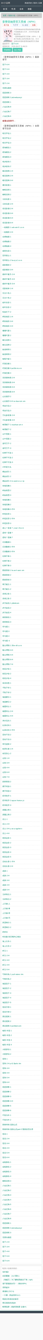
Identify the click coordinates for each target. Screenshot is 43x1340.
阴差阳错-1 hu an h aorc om (13, 570)
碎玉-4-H (5, 965)
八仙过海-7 (6, 111)
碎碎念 (5, 932)
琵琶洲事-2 (6, 1092)
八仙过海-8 (6, 107)
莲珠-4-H (5, 1073)
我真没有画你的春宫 (10, 1299)
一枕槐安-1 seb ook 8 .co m (13, 227)
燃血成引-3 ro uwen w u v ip (13, 481)
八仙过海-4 (6, 1200)
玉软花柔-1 (6, 199)
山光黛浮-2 (6, 396)
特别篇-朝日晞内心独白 (11, 937)
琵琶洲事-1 (6, 1087)
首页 (4, 15)
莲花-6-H (5, 1157)
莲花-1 (5, 1134)
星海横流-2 (6, 152)
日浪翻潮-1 (6, 542)
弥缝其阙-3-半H (8, 509)
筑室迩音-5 (6, 857)
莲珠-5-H (5, 1078)
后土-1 (5, 819)
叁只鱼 (6, 25)
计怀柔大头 (6, 467)
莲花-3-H (5, 1143)
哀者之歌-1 (6, 594)
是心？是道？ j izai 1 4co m (13, 528)
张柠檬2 (5, 1272)
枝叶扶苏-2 (6, 307)
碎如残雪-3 (6, 495)
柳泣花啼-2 (6, 345)
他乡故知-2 (6, 166)
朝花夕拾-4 (6, 678)
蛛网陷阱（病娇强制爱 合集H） (14, 1307)
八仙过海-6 (6, 116)
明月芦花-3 (6, 143)
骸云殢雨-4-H (7, 655)
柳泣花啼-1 (6, 340)
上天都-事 (6, 908)
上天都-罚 (6, 918)
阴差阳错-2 (6, 575)
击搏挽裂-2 (6, 241)
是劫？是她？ (7, 537)
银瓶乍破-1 (6, 359)
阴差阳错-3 (6, 580)
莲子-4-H (5, 74)
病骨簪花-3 (6, 622)
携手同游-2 (6, 791)
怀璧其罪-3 (6, 523)
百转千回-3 (6, 739)
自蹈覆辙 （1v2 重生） (11, 1276)
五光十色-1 (6, 293)
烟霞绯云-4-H (7, 716)
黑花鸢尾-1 (6, 1016)
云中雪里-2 (6, 439)
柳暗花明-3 (6, 1181)
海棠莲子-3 (6, 993)
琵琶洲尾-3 (6, 93)
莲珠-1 (5, 1059)
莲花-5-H (5, 1153)
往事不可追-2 (7, 458)
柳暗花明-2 (6, 194)
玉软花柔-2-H (7, 204)
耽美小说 (11, 15)
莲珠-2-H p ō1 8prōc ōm (11, 1063)
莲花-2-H (5, 1139)
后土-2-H (5, 824)
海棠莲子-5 (6, 1002)
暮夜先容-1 (6, 251)
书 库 (13, 9)
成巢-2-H (5, 876)
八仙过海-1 (6, 1186)
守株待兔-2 (6, 979)
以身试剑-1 (6, 725)
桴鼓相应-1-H (7, 317)
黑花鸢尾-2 (6, 1021)
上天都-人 (6, 904)
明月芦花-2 (6, 138)
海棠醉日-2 (6, 702)
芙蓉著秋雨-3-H (8, 382)
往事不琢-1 (6, 556)
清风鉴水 (6, 1287)
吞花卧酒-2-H (7, 209)
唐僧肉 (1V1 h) (8, 1291)
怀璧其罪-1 (6, 514)
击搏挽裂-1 (6, 237)
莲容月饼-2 (6, 1012)
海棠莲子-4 (6, 998)
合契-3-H (5, 763)
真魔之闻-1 (6, 810)
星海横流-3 (6, 157)
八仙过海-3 (6, 1195)
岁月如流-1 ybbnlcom (10, 603)
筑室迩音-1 (6, 838)
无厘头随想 (6, 88)
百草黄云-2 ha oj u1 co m (12, 260)
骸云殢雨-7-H (7, 664)
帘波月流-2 (6, 406)
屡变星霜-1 (6, 185)
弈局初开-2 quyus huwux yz (13, 800)
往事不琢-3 (6, 566)
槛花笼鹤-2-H (7, 176)
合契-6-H (5, 772)
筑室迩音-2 (6, 843)
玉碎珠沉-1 (6, 894)
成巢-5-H (5, 890)
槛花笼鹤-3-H (7, 180)
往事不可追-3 (7, 462)
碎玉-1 (5, 951)
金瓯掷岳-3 (6, 1172)
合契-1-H (5, 758)
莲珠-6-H (5, 1082)
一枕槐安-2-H (7, 232)
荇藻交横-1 (6, 364)
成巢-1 (5, 871)
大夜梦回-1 (6, 1049)
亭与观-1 (5, 627)
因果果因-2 (6, 782)
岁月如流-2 (6, 608)
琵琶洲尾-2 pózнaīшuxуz (12, 97)
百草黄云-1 (6, 255)
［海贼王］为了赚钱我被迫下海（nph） (18, 1280)
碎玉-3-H (5, 960)
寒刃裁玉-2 (6, 589)
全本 (21, 9)
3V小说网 (5, 3)
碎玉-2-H (5, 955)
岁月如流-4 (6, 612)
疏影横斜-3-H (7, 270)
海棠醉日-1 (6, 697)
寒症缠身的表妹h (9, 1303)
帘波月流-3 (6, 411)
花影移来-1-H (7, 288)
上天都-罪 (6, 913)
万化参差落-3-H (8, 420)
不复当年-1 (6, 1115)
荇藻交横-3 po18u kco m (12, 368)
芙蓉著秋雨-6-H (8, 392)
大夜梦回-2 (6, 1054)
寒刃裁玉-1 (6, 584)
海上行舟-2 (6, 946)
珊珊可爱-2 (6, 335)
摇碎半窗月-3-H (8, 279)
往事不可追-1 (7, 453)
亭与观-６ (6, 641)
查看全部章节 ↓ (8, 121)
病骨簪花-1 (6, 617)
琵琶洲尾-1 (6, 102)
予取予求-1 (6, 688)
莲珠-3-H (5, 1068)
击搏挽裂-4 (6, 246)
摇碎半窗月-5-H (8, 284)
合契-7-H (5, 777)
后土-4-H (5, 833)
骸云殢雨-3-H (7, 650)
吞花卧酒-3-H (7, 213)
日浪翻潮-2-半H (8, 547)
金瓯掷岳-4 (6, 1176)
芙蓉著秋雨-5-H (8, 387)
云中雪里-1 (6, 434)
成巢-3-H (5, 880)
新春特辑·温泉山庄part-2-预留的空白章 (17, 1129)
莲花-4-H (5, 1148)
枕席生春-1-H (7, 749)
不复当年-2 (6, 1120)
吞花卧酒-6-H (7, 223)
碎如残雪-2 (6, 490)
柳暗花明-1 (6, 190)
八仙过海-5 (6, 1204)
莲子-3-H (5, 79)
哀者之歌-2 (6, 598)
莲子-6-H (14, 44)
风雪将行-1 (6, 923)
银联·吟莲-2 (7, 1035)
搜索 (30, 9)
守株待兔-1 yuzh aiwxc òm (12, 974)
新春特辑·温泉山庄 (9, 1125)
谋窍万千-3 (6, 448)
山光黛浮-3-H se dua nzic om (13, 401)
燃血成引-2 (6, 476)
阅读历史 (28, 3)
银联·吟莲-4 (7, 1045)
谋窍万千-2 (6, 443)
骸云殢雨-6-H (7, 659)
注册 (40, 3)
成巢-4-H (5, 885)
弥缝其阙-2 (6, 505)
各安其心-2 (6, 753)
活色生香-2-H (7, 866)
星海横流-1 (6, 148)
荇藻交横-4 (6, 373)
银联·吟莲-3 (7, 1040)
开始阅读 (7, 50)
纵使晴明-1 (6, 349)
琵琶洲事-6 (6, 1110)
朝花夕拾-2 (6, 674)
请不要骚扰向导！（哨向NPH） (15, 1284)
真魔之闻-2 (6, 815)
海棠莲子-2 (6, 988)
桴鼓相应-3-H (7, 321)
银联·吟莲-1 (7, 1031)
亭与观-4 (5, 636)
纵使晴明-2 (6, 354)
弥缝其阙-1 (6, 486)
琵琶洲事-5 (6, 1106)
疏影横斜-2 (6, 265)
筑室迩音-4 (6, 852)
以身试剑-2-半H (8, 730)
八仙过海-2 (6, 1190)
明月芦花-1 (6, 133)
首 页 (5, 9)
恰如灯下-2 (6, 312)
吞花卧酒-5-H (7, 218)
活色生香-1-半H (8, 862)
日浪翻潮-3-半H (8, 551)
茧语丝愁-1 (6, 683)
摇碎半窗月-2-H (8, 274)
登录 (35, 3)
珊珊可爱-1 (6, 331)
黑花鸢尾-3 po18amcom (11, 1026)
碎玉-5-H (5, 969)
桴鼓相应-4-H (7, 326)
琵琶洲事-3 (6, 1096)
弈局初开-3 (6, 805)
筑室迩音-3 (6, 847)
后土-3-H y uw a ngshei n (12, 829)
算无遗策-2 (6, 744)
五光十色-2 (6, 298)
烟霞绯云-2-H (7, 711)
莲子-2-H (5, 83)
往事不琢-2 (6, 561)
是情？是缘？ (7, 533)
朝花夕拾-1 (6, 669)
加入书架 (17, 50)
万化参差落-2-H (8, 415)
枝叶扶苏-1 (6, 302)
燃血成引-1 (6, 472)
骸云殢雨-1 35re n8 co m (12, 645)
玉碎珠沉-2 (6, 899)
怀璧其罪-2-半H (8, 519)
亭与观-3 (5, 631)
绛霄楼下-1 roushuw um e (12, 425)
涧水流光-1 (6, 721)
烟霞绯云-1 (6, 706)
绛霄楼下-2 (6, 429)
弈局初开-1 (6, 796)
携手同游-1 (6, 786)
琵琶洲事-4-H (7, 1101)
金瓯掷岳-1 (6, 1162)
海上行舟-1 (6, 941)
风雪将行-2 (6, 927)
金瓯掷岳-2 (6, 1167)
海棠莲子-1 (6, 984)
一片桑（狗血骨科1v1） (11, 1295)
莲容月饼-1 (6, 1007)
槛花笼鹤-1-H (7, 171)
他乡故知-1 (6, 162)
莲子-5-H (5, 69)
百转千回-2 (6, 735)
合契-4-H (5, 768)
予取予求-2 (6, 692)
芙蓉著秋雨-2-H (8, 378)
